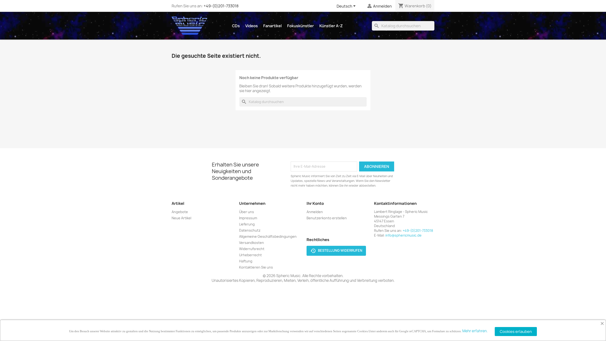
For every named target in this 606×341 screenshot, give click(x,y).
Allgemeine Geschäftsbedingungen (268, 236)
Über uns (246, 212)
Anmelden (315, 212)
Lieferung (247, 224)
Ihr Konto (315, 203)
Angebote (180, 212)
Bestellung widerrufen (336, 251)
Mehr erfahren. (475, 330)
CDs (236, 25)
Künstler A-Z (331, 25)
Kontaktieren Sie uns (256, 267)
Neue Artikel (181, 218)
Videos (251, 25)
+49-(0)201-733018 (221, 6)
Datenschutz (249, 230)
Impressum (248, 218)
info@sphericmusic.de (403, 235)
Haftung (245, 261)
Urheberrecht (250, 255)
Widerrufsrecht (251, 249)
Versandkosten (251, 242)
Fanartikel (272, 25)
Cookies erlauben (516, 331)
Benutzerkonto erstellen (327, 218)
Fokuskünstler (300, 25)
